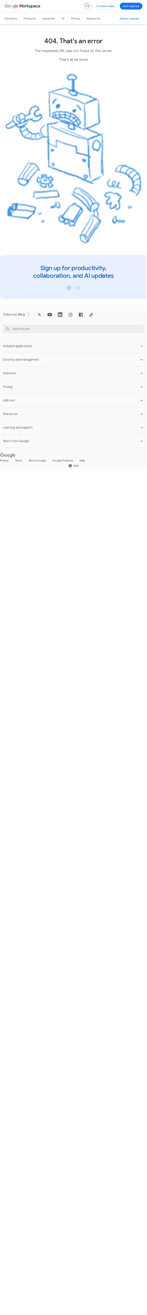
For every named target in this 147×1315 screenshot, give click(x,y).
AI (63, 18)
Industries (48, 18)
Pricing (75, 18)
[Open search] (88, 6)
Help (82, 457)
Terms (18, 457)
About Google (37, 457)
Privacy (4, 457)
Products (30, 18)
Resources (93, 18)
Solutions (11, 18)
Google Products (62, 457)
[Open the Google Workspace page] (23, 6)
